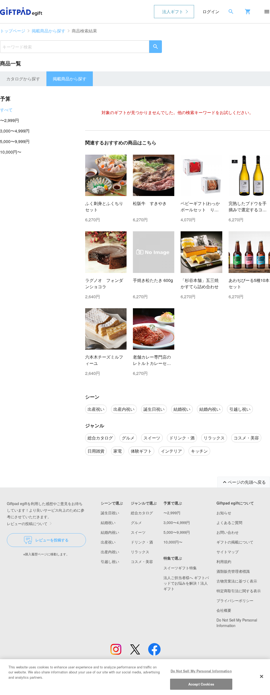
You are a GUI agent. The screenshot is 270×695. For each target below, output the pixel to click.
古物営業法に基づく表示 (236, 581)
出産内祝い (110, 551)
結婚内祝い (110, 532)
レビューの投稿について (27, 523)
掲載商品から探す (48, 31)
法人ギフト (172, 11)
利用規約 (223, 561)
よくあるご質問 (229, 522)
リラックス (140, 551)
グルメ (136, 522)
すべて (6, 110)
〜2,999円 (9, 120)
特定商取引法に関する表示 (238, 590)
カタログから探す (23, 79)
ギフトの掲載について (234, 542)
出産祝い (108, 542)
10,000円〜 (10, 152)
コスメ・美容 (142, 561)
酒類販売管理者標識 (233, 571)
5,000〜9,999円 (15, 141)
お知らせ (223, 512)
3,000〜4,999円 (15, 131)
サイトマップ (227, 551)
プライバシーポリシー (234, 600)
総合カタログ (142, 512)
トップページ (12, 31)
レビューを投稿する (52, 539)
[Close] (261, 676)
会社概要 (223, 610)
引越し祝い (110, 561)
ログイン (210, 11)
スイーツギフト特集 (180, 567)
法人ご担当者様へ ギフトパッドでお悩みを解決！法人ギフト (186, 583)
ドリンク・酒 (142, 542)
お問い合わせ (227, 532)
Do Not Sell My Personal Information (201, 670)
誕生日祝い (110, 512)
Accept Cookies (201, 684)
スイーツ (138, 532)
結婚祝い (108, 522)
